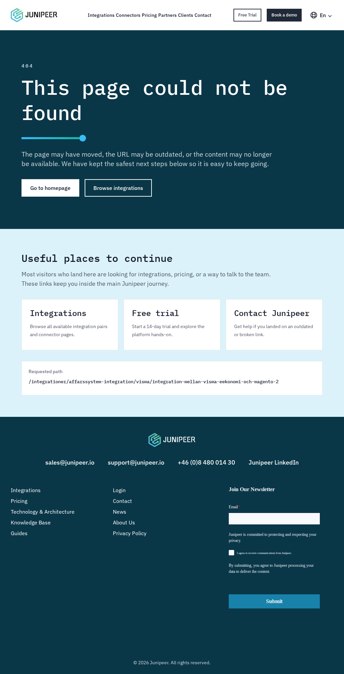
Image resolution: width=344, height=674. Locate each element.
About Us (124, 522)
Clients (185, 15)
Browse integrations (118, 188)
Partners (167, 15)
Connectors (128, 15)
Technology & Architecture (43, 511)
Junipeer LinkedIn (274, 462)
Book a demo (284, 15)
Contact (203, 15)
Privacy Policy (129, 533)
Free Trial (247, 15)
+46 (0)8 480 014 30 (206, 462)
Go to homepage (50, 188)
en (323, 15)
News (119, 511)
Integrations (101, 15)
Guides (19, 533)
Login (119, 490)
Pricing (149, 15)
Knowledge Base (31, 522)
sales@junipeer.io (69, 462)
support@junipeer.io (136, 462)
